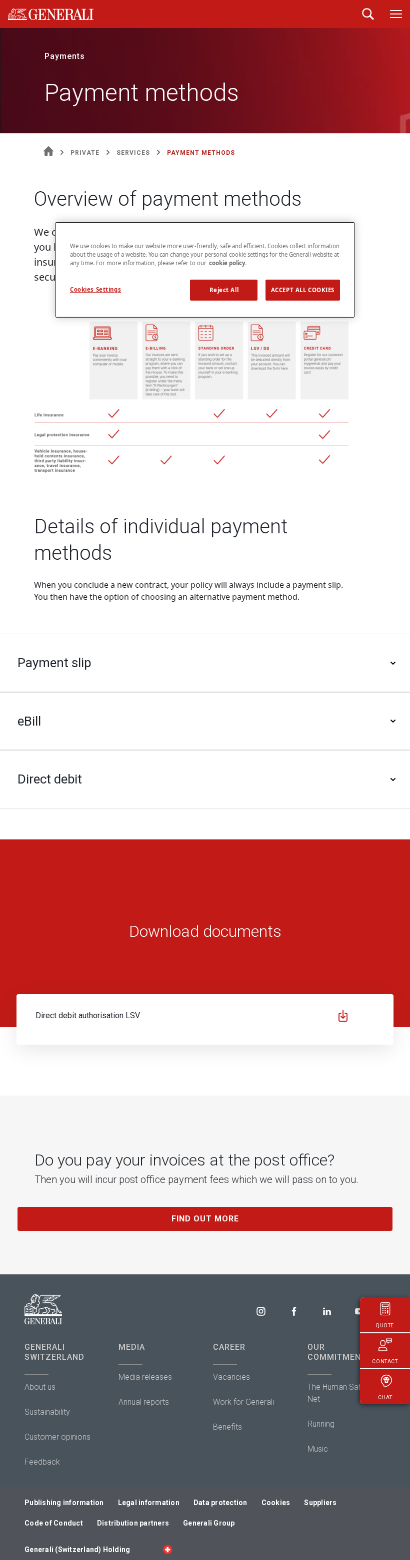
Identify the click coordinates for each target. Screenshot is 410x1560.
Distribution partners (133, 1523)
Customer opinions (57, 1437)
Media (131, 1347)
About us (40, 1387)
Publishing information (64, 1503)
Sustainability (47, 1412)
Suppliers (320, 1503)
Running (321, 1424)
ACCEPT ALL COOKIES (302, 290)
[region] (205, 269)
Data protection (221, 1503)
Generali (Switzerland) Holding (77, 1550)
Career (229, 1347)
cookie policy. (227, 263)
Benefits (227, 1427)
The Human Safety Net (340, 1393)
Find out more (205, 1218)
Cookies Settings (95, 289)
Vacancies (231, 1377)
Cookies (276, 1503)
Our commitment (337, 1352)
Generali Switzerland (54, 1352)
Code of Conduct (53, 1523)
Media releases (145, 1377)
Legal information (149, 1503)
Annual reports (143, 1402)
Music (318, 1449)
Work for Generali (243, 1402)
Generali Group (209, 1523)
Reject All (224, 290)
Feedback (42, 1462)
